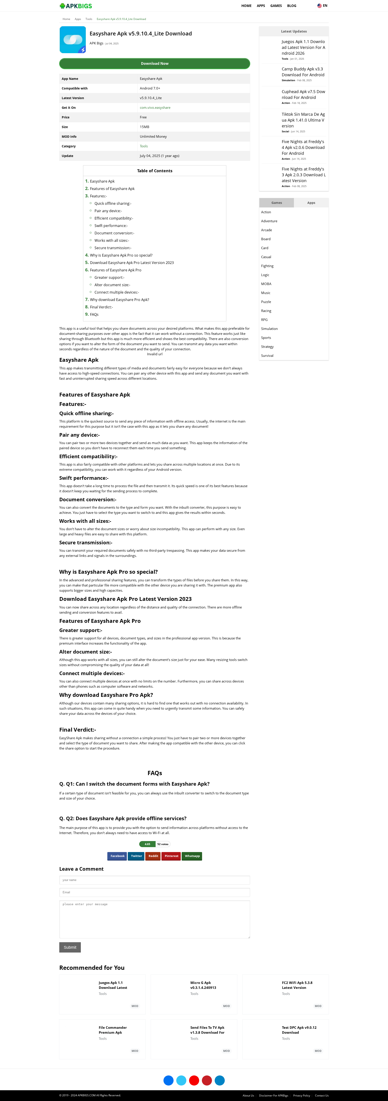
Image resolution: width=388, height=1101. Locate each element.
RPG (264, 319)
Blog (291, 5)
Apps (261, 5)
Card (264, 248)
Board (266, 239)
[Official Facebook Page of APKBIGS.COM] (168, 1080)
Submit (70, 947)
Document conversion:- (114, 233)
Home (246, 5)
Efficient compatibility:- (114, 218)
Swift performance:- (111, 225)
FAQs (94, 314)
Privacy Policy (301, 1095)
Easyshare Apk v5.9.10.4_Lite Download (121, 19)
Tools (89, 19)
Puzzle (266, 301)
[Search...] (312, 3)
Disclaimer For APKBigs (273, 1095)
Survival (267, 355)
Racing (266, 310)
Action (266, 212)
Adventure (269, 221)
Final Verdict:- (101, 307)
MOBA (266, 283)
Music (265, 292)
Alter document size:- (112, 284)
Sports (266, 337)
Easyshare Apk (102, 181)
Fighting (267, 266)
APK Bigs (96, 43)
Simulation (269, 328)
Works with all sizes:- (112, 240)
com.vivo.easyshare (155, 107)
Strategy (267, 346)
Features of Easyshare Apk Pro (115, 270)
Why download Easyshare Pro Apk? (119, 299)
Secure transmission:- (113, 247)
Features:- (98, 196)
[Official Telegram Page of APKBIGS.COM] (220, 1080)
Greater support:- (109, 277)
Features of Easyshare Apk (112, 188)
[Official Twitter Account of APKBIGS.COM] (181, 1080)
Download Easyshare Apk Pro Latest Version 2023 (132, 262)
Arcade (266, 230)
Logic (265, 275)
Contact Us (322, 1095)
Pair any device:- (108, 210)
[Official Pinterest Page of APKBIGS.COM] (207, 1080)
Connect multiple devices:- (117, 292)
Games (276, 5)
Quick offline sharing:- (113, 203)
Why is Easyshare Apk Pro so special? (121, 255)
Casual (266, 257)
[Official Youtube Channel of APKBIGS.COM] (194, 1080)
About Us (248, 1095)
